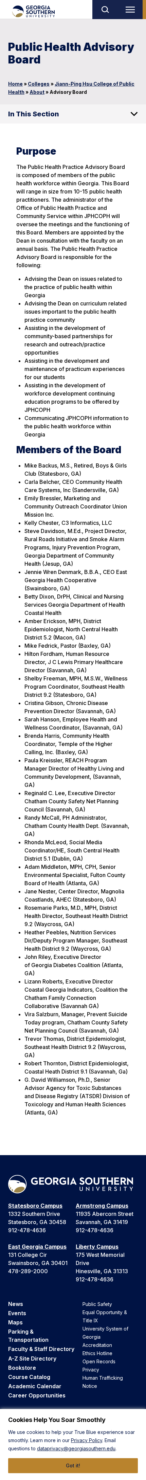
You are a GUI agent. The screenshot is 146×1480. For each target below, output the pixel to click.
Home (15, 84)
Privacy (91, 1370)
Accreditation (97, 1345)
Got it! (73, 1465)
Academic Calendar (34, 1386)
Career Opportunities (37, 1395)
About (37, 92)
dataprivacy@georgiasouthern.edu (76, 1448)
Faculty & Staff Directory (41, 1349)
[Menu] (131, 9)
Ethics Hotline (97, 1353)
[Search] (104, 9)
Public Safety (97, 1304)
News (15, 1304)
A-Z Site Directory (32, 1358)
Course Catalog (29, 1377)
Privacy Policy (86, 1440)
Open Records (99, 1361)
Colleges (39, 84)
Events (17, 1313)
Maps (15, 1322)
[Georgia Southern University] (33, 11)
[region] (73, 1444)
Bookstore (22, 1367)
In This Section (33, 114)
